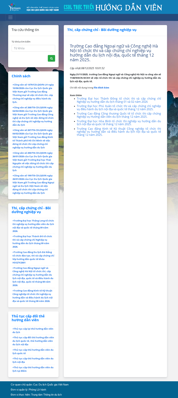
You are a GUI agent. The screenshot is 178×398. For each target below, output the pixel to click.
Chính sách (21, 76)
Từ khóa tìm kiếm (21, 41)
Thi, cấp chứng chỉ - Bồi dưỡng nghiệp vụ (31, 210)
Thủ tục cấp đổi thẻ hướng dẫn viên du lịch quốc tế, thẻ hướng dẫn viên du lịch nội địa (33, 341)
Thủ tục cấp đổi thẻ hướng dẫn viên (28, 318)
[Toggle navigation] (10, 17)
